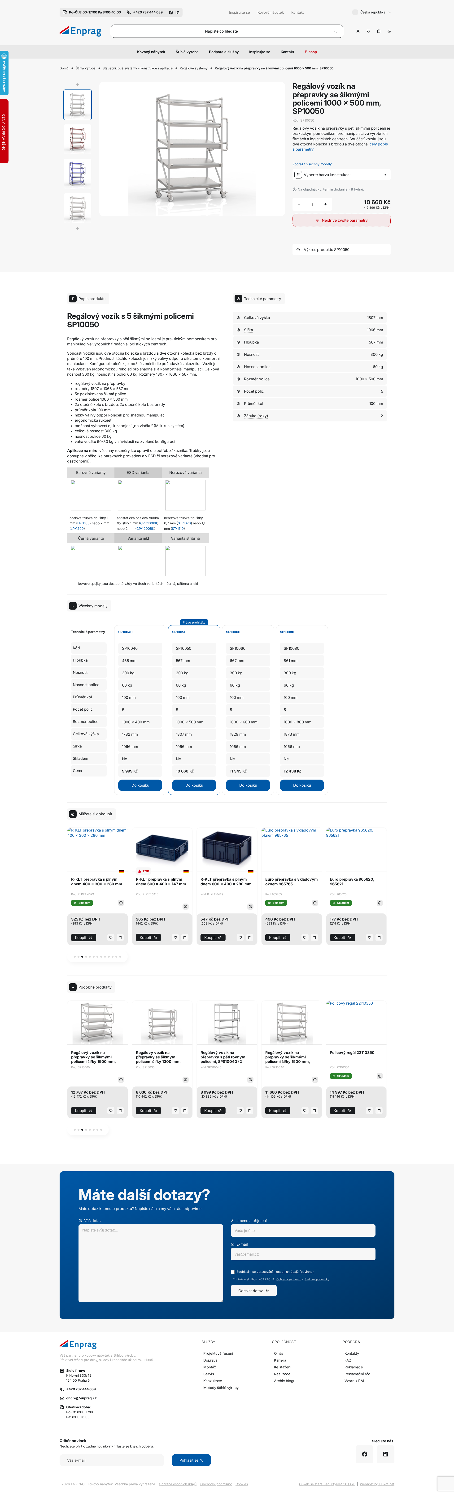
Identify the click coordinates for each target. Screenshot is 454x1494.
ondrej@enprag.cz (81, 1398)
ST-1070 (184, 523)
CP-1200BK (145, 528)
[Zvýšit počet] (325, 204)
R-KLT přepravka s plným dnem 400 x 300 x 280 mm (96, 881)
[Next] (77, 228)
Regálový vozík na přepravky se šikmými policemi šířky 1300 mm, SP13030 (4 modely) (158, 1057)
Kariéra (280, 1360)
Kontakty (352, 1353)
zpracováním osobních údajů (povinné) (285, 1271)
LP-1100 (83, 523)
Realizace (282, 1374)
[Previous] (77, 85)
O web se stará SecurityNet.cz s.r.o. (327, 1484)
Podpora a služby (224, 52)
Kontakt (297, 12)
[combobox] (342, 175)
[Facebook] (170, 12)
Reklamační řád (357, 1374)
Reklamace (354, 1367)
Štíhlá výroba (187, 52)
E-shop (311, 52)
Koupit (80, 937)
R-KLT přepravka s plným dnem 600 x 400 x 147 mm (161, 881)
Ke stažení (282, 1367)
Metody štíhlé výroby (221, 1387)
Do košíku (140, 785)
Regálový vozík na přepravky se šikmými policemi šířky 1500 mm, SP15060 (93, 1057)
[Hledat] (335, 31)
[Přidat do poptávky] (379, 31)
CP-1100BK (148, 523)
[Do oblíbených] (368, 31)
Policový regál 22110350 (352, 1052)
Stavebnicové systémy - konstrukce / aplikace (138, 68)
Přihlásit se (189, 1460)
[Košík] (389, 31)
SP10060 (233, 632)
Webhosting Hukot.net (377, 1484)
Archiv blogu (284, 1381)
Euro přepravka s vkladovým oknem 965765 (291, 881)
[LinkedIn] (177, 12)
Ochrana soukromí (288, 1279)
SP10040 (125, 632)
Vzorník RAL (355, 1381)
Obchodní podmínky (216, 1484)
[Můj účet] (358, 31)
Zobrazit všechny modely (312, 164)
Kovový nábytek (271, 12)
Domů (64, 68)
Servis (208, 1374)
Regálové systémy (194, 68)
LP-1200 (77, 528)
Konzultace (212, 1381)
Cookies (242, 1484)
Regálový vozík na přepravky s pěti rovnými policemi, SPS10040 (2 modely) (223, 1057)
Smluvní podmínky (317, 1279)
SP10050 (179, 632)
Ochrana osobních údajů (177, 1484)
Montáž (209, 1367)
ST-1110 (178, 528)
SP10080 (287, 632)
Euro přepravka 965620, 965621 (352, 881)
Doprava (210, 1360)
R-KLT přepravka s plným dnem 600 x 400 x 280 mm (226, 881)
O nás (279, 1353)
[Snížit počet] (299, 204)
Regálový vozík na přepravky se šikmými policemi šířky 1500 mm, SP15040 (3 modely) (287, 1057)
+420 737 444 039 (81, 1389)
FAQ (348, 1360)
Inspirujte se (239, 12)
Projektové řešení (218, 1353)
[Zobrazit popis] (121, 903)
